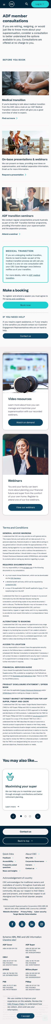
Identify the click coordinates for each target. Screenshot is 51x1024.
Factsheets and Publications (22, 676)
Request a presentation (13, 175)
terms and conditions (15, 299)
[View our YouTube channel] (22, 924)
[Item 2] (25, 816)
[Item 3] (30, 816)
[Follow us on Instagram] (41, 924)
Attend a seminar (10, 234)
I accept (25, 1016)
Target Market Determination (24, 914)
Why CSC (29, 858)
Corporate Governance (35, 861)
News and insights (10, 871)
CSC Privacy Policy (16, 1004)
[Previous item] (13, 816)
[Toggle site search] (27, 4)
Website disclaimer (11, 912)
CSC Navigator (15, 578)
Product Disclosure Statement (30, 690)
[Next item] (38, 816)
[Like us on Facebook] (12, 924)
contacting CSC (10, 585)
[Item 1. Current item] (21, 816)
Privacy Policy (26, 912)
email (36, 659)
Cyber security (40, 912)
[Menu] (4, 4)
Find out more (8, 118)
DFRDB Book (7, 693)
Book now (25, 305)
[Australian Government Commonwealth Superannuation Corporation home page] (11, 4)
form (40, 588)
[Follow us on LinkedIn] (32, 924)
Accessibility (8, 861)
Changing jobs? (9, 940)
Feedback (7, 858)
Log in (40, 5)
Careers (29, 865)
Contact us (25, 336)
